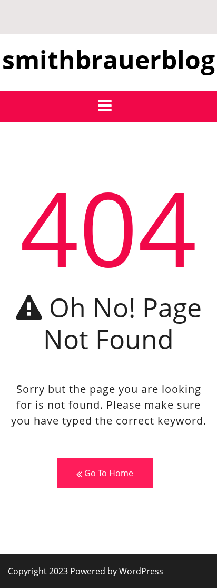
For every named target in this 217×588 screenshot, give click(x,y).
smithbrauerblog (108, 59)
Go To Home (107, 473)
